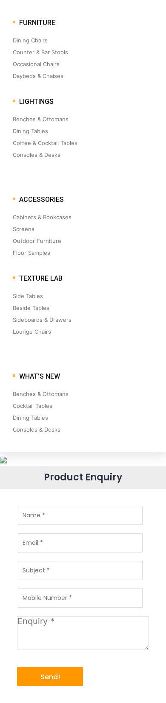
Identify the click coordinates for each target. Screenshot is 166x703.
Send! (50, 677)
